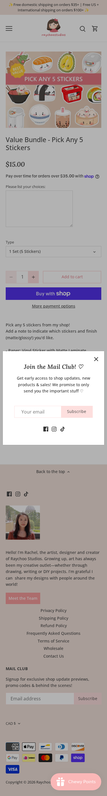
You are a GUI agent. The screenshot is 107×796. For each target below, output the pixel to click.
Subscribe (76, 411)
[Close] (96, 359)
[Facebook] (45, 428)
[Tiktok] (62, 428)
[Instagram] (54, 428)
